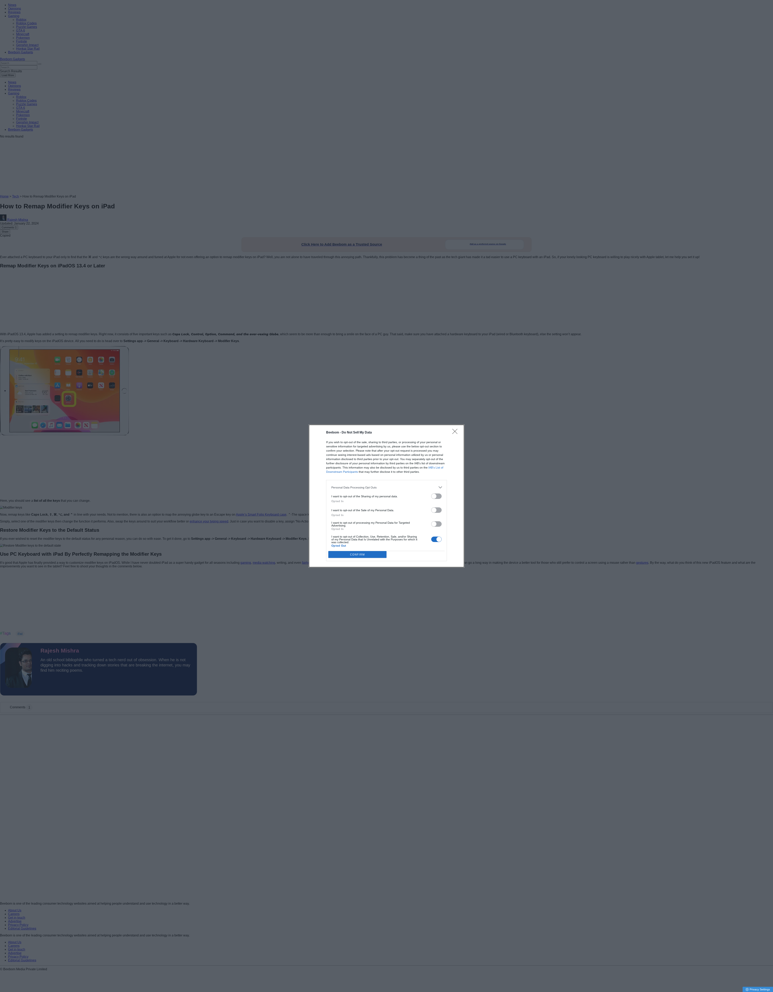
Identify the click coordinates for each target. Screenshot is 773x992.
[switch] (436, 496)
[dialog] (386, 496)
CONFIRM (357, 554)
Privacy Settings (760, 989)
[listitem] (386, 487)
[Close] (456, 433)
